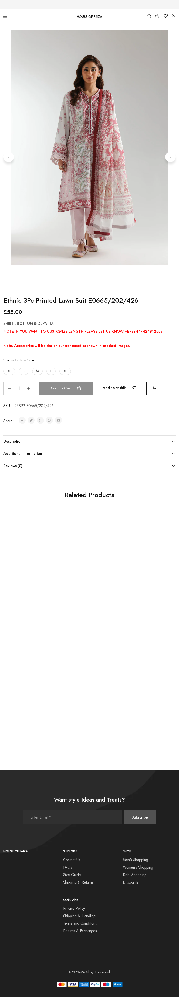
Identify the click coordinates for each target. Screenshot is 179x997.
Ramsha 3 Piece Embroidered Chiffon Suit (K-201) (28, 592)
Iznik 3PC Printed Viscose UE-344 (143, 706)
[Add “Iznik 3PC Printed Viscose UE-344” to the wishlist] (165, 640)
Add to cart (61, 388)
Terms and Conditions (80, 923)
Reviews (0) (12, 465)
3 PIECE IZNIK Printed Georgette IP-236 (22, 706)
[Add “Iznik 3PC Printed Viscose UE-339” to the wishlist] (108, 640)
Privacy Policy (74, 908)
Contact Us (71, 860)
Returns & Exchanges (80, 930)
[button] (9, 371)
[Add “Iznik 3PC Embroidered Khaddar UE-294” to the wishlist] (165, 526)
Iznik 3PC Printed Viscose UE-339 (86, 706)
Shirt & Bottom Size (18, 360)
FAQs (67, 867)
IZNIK (64, 583)
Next (170, 157)
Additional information (22, 453)
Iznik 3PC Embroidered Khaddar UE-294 (137, 592)
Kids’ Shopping (134, 874)
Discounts (130, 882)
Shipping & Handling (79, 916)
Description (13, 441)
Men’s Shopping (135, 860)
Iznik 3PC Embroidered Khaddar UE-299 (80, 592)
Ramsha (8, 583)
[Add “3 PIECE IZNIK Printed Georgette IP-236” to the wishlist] (51, 640)
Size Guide (72, 874)
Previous (8, 157)
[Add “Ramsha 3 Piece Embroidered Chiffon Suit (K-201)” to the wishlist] (51, 526)
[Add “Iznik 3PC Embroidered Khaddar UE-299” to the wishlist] (108, 526)
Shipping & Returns (78, 882)
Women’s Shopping (138, 867)
